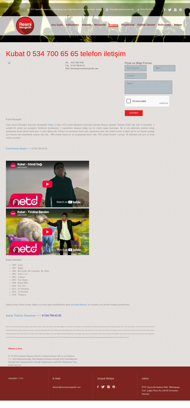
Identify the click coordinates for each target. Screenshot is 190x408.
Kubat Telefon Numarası (21, 315)
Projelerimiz (127, 25)
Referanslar (164, 25)
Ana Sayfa (57, 25)
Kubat (50, 125)
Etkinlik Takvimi (146, 25)
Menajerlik (100, 25)
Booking (113, 25)
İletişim (178, 25)
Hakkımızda (72, 25)
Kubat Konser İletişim (16, 148)
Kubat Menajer (80, 305)
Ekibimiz (86, 25)
